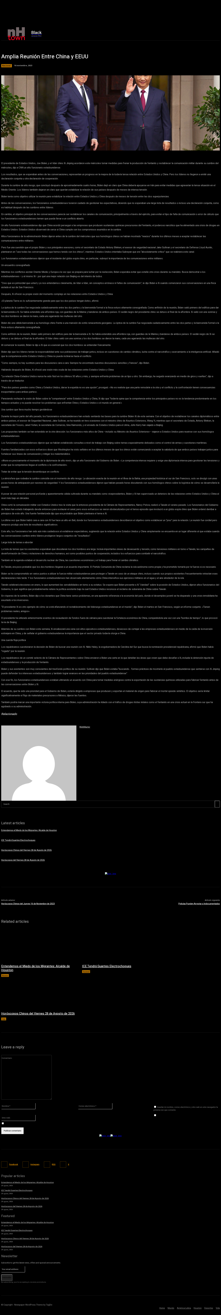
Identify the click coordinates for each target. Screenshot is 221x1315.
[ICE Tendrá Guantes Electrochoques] (119, 945)
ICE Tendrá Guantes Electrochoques (18, 840)
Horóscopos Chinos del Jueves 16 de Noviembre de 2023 (28, 903)
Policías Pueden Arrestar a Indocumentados (199, 903)
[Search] (217, 804)
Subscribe (6, 1277)
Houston (5, 975)
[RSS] (47, 1164)
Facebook (13, 1164)
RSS (53, 1164)
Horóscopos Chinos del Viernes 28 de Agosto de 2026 (26, 850)
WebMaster (84, 727)
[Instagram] (186, 33)
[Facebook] (179, 33)
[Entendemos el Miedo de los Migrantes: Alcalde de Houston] (38, 945)
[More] (87, 146)
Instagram (35, 1164)
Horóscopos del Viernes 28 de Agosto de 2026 (23, 860)
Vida (3, 1019)
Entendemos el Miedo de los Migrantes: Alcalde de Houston (29, 830)
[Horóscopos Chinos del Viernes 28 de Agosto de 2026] (38, 992)
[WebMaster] (38, 763)
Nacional (6, 65)
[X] (192, 33)
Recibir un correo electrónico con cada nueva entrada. (30, 1123)
